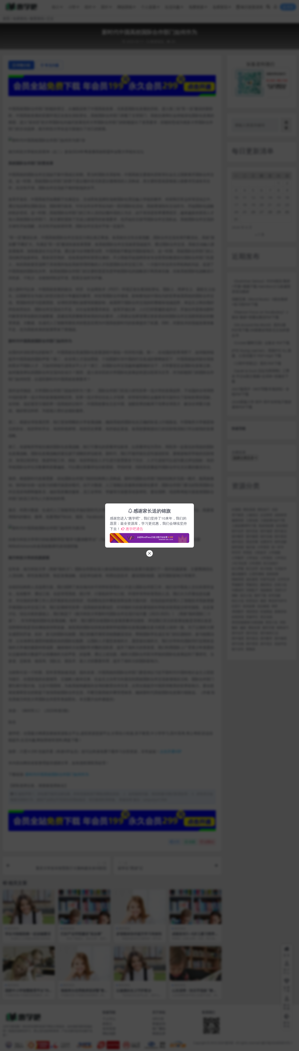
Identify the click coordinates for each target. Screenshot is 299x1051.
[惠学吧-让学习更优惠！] (149, 536)
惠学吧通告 (134, 528)
